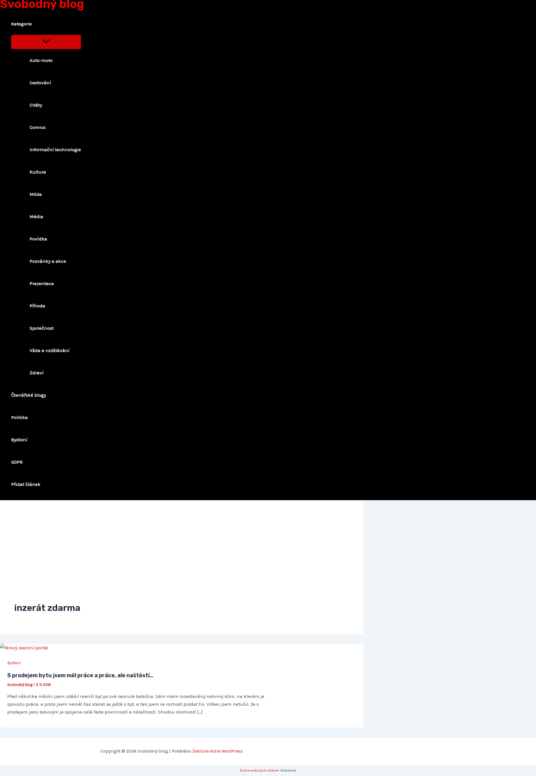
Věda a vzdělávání (50, 350)
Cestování (40, 82)
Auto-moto (41, 60)
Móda (36, 194)
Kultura (38, 172)
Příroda (37, 306)
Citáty (36, 105)
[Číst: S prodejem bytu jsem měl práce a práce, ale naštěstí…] (24, 647)
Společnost (42, 328)
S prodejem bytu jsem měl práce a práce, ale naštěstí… (80, 675)
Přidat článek (25, 484)
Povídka (38, 239)
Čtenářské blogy (28, 395)
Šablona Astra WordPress (217, 751)
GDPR (17, 462)
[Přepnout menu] (46, 42)
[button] (35, 24)
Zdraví (37, 372)
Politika (19, 417)
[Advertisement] (181, 556)
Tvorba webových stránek (259, 770)
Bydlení (19, 439)
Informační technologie (55, 149)
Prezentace (42, 283)
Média (36, 216)
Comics (38, 127)
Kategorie (21, 23)
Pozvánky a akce (48, 261)
